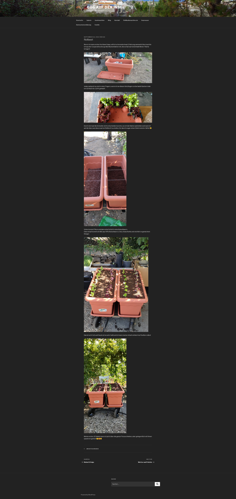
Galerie (89, 20)
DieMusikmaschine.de (130, 20)
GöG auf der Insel (106, 7)
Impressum (145, 20)
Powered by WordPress (88, 494)
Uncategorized (92, 448)
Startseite (79, 20)
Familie (97, 25)
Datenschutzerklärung (83, 25)
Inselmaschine (99, 20)
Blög (109, 20)
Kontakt (117, 20)
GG (104, 37)
